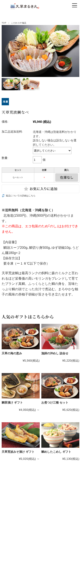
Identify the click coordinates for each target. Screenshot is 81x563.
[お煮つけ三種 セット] (60, 385)
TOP (4, 23)
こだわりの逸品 (18, 23)
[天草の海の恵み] (21, 336)
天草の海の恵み (12, 353)
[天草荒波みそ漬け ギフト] (21, 435)
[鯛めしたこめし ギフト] (60, 435)
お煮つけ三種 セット (54, 402)
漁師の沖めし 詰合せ (54, 353)
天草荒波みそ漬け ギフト (18, 451)
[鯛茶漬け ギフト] (21, 385)
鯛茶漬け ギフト (12, 402)
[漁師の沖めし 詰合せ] (60, 336)
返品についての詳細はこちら (21, 195)
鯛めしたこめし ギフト (56, 451)
